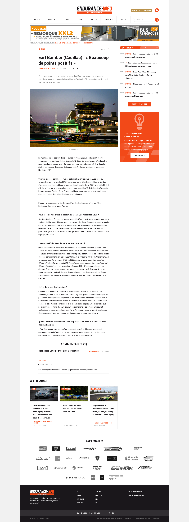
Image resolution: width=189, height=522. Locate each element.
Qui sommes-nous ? (136, 495)
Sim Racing (80, 499)
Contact (128, 519)
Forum (79, 19)
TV (96, 503)
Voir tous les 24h (139, 104)
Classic (50, 19)
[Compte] (157, 10)
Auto (36, 19)
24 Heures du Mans (47, 43)
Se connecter (94, 351)
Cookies (156, 519)
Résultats (109, 19)
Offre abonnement (143, 10)
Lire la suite (139, 155)
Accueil (33, 43)
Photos (123, 19)
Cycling (66, 19)
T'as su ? (93, 19)
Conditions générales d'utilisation (109, 519)
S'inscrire (105, 351)
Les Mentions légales (142, 519)
